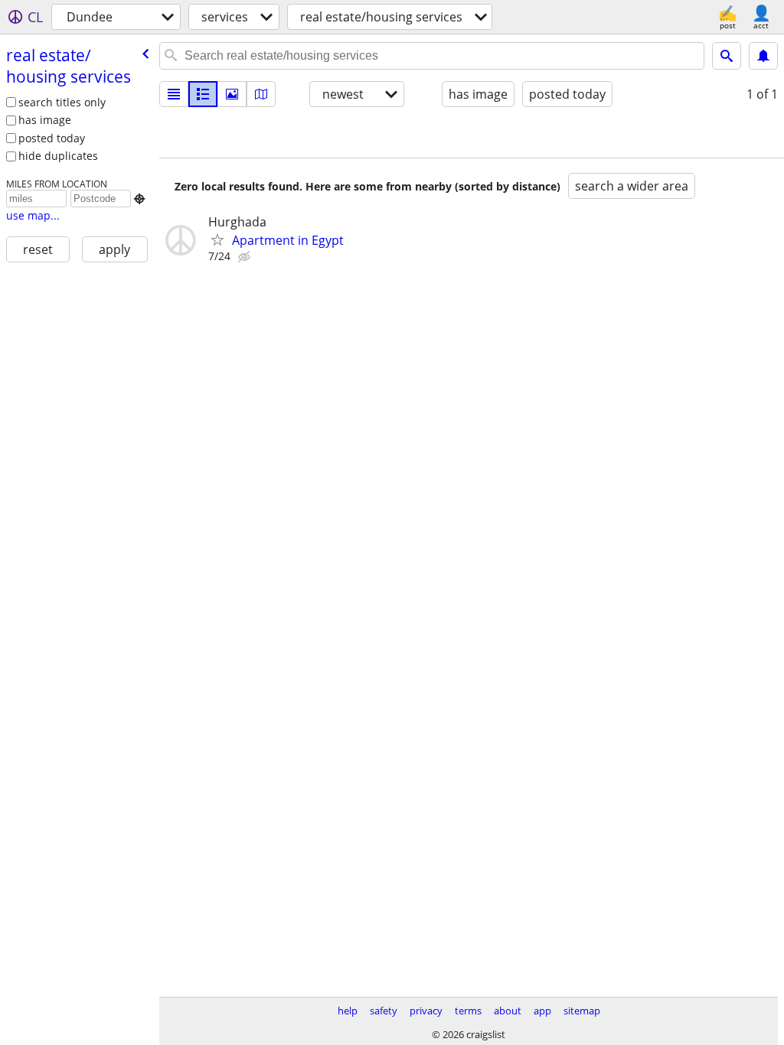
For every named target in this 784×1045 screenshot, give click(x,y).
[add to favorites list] (217, 239)
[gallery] (232, 94)
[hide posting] (246, 257)
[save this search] (763, 56)
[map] (261, 94)
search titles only (62, 102)
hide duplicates (58, 155)
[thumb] (202, 94)
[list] (173, 94)
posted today (51, 138)
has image (44, 119)
